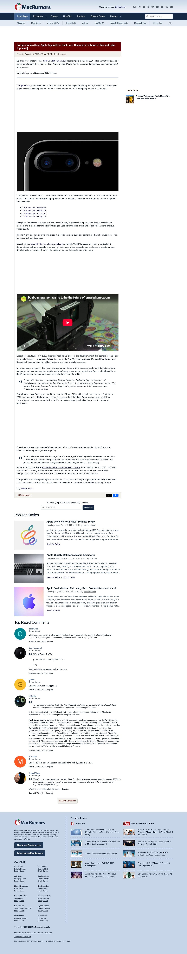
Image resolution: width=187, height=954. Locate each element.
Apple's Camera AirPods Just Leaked (101, 854)
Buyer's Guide (98, 16)
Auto (59, 941)
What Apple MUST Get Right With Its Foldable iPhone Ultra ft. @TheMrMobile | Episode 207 (155, 832)
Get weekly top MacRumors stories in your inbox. (67, 502)
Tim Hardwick (43, 886)
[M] (20, 767)
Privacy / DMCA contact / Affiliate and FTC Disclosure (33, 932)
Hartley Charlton (90, 558)
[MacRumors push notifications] (162, 6)
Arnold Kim (18, 866)
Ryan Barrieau (43, 906)
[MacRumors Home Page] (32, 7)
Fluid (46, 941)
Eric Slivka (42, 866)
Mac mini (21, 23)
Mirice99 (33, 757)
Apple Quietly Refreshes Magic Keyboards (70, 555)
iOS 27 (85, 23)
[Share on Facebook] (115, 495)
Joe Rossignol (60, 54)
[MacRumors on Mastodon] (152, 6)
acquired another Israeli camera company (61, 467)
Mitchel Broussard (21, 886)
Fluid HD (52, 941)
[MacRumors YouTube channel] (157, 6)
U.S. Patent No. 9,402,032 (34, 207)
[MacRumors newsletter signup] (171, 6)
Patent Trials (27, 488)
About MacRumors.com (29, 845)
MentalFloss (34, 773)
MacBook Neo (140, 23)
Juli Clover (18, 876)
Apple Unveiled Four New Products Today (70, 521)
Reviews (81, 16)
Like (42, 641)
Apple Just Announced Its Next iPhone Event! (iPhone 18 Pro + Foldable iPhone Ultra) (102, 832)
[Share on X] (109, 495)
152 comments (68, 577)
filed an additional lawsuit (54, 61)
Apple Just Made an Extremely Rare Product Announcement (81, 588)
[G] (20, 690)
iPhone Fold (71, 23)
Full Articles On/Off (35, 941)
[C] (20, 639)
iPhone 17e (157, 23)
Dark (68, 941)
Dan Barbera (19, 906)
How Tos (67, 16)
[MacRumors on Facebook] (143, 6)
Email (16, 871)
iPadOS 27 (99, 23)
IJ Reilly (32, 696)
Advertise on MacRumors (30, 853)
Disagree (49, 641)
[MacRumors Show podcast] (134, 6)
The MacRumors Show (142, 823)
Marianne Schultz (44, 896)
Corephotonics (23, 85)
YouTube (80, 823)
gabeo (31, 679)
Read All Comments (67, 801)
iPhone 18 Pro (53, 23)
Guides (54, 16)
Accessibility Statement (22, 937)
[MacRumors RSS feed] (166, 6)
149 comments (24, 495)
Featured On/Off (21, 941)
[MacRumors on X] (148, 6)
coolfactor (33, 629)
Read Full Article (53, 544)
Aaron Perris (42, 915)
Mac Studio (36, 23)
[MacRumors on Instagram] (139, 6)
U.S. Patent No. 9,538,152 (34, 217)
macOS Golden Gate (119, 23)
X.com (22, 871)
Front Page (22, 16)
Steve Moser (19, 915)
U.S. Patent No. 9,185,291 (34, 213)
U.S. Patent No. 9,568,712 (34, 210)
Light (63, 941)
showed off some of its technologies (47, 244)
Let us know (120, 7)
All (171, 23)
